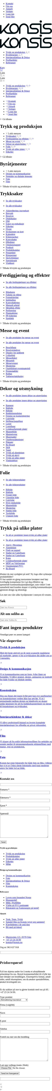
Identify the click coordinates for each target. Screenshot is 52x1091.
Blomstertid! (11, 900)
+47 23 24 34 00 (13, 939)
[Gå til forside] (26, 33)
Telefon (3, 1029)
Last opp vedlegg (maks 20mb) (14, 1065)
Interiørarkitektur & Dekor (18, 881)
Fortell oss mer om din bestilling (14, 1037)
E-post (3, 1021)
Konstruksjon (12, 886)
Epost (3, 805)
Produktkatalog (13, 856)
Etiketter (9, 861)
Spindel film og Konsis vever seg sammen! (25, 922)
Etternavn (5, 797)
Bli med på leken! (14, 927)
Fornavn (4, 789)
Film (8, 883)
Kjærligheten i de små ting (18, 924)
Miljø (8, 864)
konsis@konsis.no (14, 942)
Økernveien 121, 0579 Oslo (18, 937)
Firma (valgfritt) (7, 1005)
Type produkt (6, 997)
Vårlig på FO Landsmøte (17, 905)
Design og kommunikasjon (18, 875)
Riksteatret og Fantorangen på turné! (22, 908)
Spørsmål (4, 813)
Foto (8, 878)
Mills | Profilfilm (13, 902)
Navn (2, 1013)
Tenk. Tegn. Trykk (14, 919)
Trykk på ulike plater (15, 859)
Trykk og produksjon (15, 853)
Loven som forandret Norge (18, 897)
